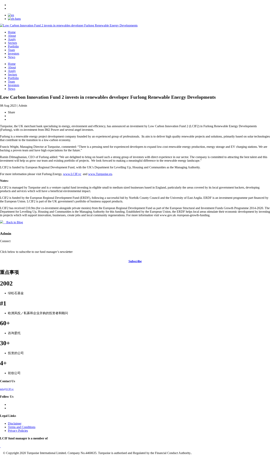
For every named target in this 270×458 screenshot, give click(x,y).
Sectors (12, 43)
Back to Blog (13, 222)
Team (11, 50)
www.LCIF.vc (72, 174)
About (12, 35)
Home (12, 32)
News (11, 57)
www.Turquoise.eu (100, 174)
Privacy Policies (18, 430)
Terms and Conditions (21, 427)
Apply (12, 39)
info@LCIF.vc (7, 389)
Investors (13, 53)
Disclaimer (14, 423)
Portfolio (13, 46)
